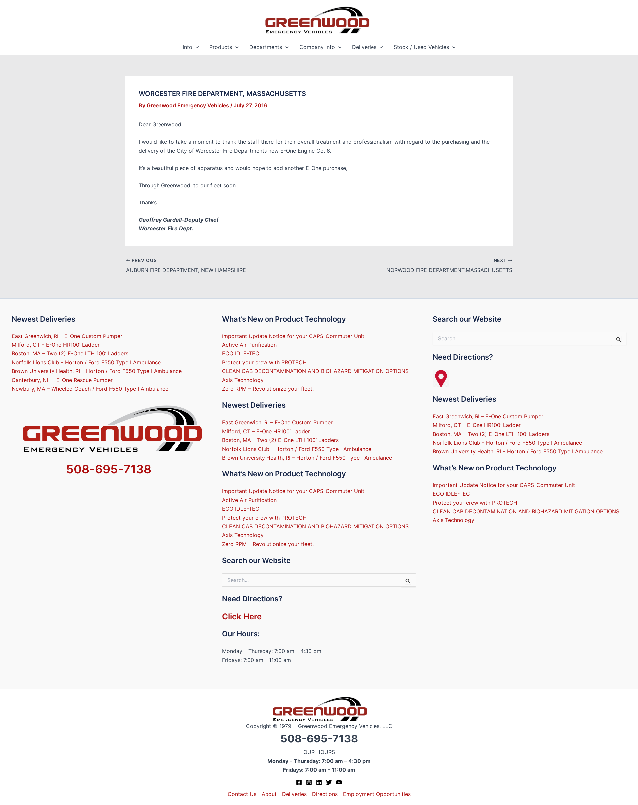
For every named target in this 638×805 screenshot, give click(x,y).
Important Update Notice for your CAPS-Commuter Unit (293, 336)
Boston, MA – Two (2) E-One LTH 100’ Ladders (70, 353)
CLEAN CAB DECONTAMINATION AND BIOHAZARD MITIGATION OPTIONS (315, 371)
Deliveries (364, 47)
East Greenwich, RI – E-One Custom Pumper (67, 336)
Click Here (242, 616)
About (269, 794)
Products (220, 47)
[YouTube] (339, 782)
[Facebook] (299, 782)
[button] (195, 47)
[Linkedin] (319, 782)
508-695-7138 (108, 469)
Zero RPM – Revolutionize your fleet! (268, 388)
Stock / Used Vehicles (421, 47)
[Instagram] (309, 782)
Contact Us (242, 794)
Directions (325, 794)
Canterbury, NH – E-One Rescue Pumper (62, 380)
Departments (265, 47)
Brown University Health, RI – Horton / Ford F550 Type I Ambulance (97, 371)
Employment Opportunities (377, 794)
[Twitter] (329, 782)
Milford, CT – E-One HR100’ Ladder (56, 344)
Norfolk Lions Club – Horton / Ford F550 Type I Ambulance (86, 362)
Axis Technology (243, 380)
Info (187, 47)
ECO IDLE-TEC (240, 353)
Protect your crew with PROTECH (264, 362)
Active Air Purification (249, 344)
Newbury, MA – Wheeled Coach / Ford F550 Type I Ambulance (90, 388)
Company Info (317, 47)
